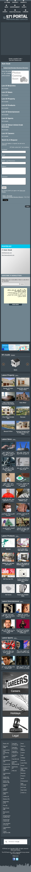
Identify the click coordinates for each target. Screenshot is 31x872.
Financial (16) (6, 764)
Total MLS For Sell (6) (15, 748)
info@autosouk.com (7, 252)
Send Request (23, 749)
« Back (27, 206)
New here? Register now (15, 60)
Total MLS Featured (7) (15, 752)
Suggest (13, 355)
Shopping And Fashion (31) (6, 816)
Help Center (24, 790)
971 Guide (9, 195)
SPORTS (24, 7)
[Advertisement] (15, 38)
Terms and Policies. (15, 850)
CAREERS (25, 11)
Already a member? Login (15, 58)
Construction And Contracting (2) (6, 752)
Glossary (23, 760)
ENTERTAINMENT (15, 7)
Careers (23, 752)
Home (4, 195)
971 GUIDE (7, 2)
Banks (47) (6, 743)
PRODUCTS (23, 2)
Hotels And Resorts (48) (6, 781)
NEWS (6, 7)
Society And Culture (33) (6, 820)
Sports (22, 778)
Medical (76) (6, 799)
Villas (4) (14, 770)
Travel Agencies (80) (6, 832)
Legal (22, 755)
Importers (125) (5, 785)
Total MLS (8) (15, 759)
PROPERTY (15, 2)
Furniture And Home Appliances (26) (6, 768)
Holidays (23, 757)
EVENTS (5, 11)
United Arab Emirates (15, 11)
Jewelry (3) (6, 796)
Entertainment (24, 781)
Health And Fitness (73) (6, 777)
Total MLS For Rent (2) (15, 744)
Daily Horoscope (23, 784)
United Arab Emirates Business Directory (15, 68)
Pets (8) (5, 805)
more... (17, 375)
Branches (23, 773)
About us (23, 746)
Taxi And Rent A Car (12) (6, 824)
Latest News (24, 763)
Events (22, 765)
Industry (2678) (5, 789)
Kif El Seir (23, 787)
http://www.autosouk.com (8, 255)
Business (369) (5, 747)
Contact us (23, 792)
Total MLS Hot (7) (14, 756)
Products (23, 775)
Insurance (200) (5, 793)
